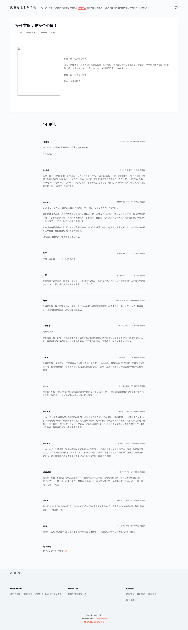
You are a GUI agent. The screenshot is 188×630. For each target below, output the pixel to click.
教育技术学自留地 (23, 7)
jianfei (46, 170)
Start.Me (39, 593)
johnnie (46, 202)
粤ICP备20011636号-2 (94, 622)
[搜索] (176, 7)
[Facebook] (11, 573)
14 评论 (53, 32)
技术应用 (48, 8)
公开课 (106, 8)
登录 (65, 551)
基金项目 (57, 593)
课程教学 (73, 8)
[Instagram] (19, 573)
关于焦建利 (132, 8)
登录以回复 (141, 142)
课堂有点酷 (15, 593)
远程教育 (65, 8)
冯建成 (46, 141)
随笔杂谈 (82, 8)
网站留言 (130, 593)
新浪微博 (28, 593)
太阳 (45, 275)
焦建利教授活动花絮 (77, 593)
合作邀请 (141, 593)
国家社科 (49, 593)
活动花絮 (113, 8)
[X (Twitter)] (15, 573)
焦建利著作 (122, 8)
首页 (42, 8)
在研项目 (98, 8)
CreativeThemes (99, 618)
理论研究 (90, 8)
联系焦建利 (143, 8)
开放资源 (57, 8)
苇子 (45, 253)
